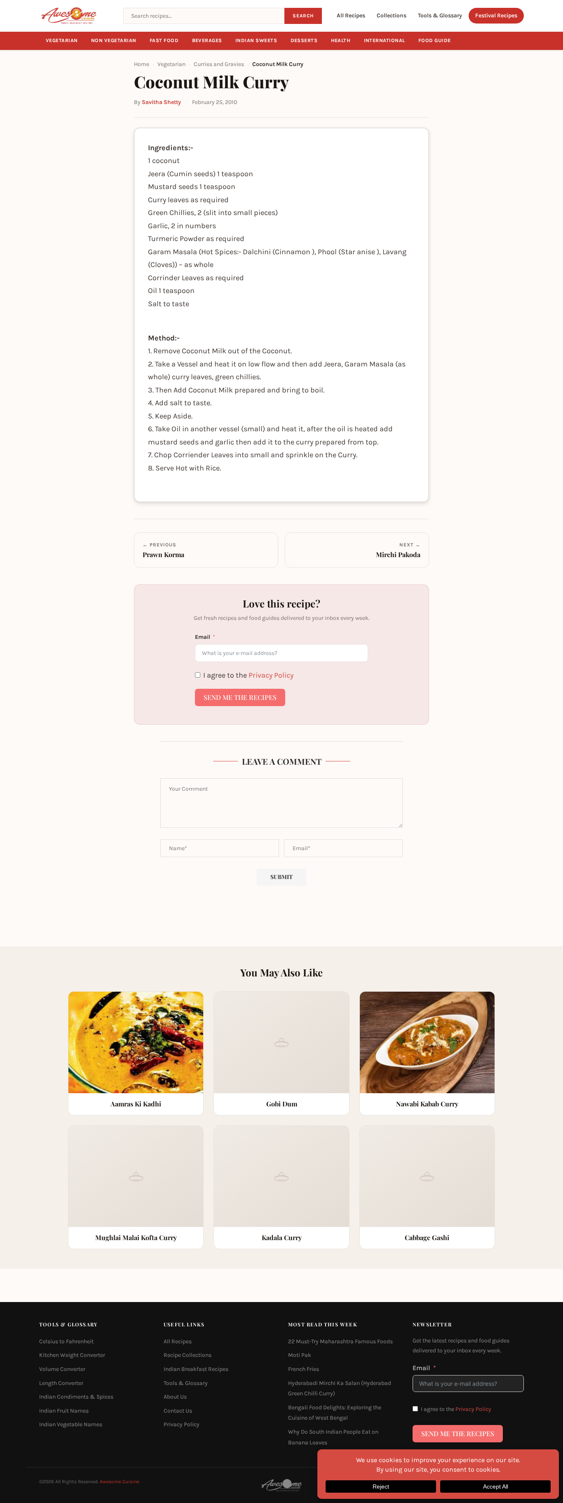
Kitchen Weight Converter (72, 1355)
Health (341, 40)
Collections (391, 15)
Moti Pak (299, 1355)
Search (303, 16)
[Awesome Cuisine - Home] (76, 15)
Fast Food (164, 40)
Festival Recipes (496, 15)
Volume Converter (62, 1369)
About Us (175, 1396)
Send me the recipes (240, 697)
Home (141, 64)
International (385, 40)
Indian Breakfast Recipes (196, 1369)
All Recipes (351, 15)
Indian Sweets (256, 40)
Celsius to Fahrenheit (66, 1341)
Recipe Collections (187, 1355)
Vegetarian (62, 40)
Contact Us (178, 1410)
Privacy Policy (271, 675)
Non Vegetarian (113, 40)
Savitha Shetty (161, 102)
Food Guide (434, 40)
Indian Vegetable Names (70, 1424)
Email (202, 636)
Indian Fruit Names (64, 1410)
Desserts (304, 40)
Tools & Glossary (440, 15)
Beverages (207, 40)
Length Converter (61, 1383)
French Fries (303, 1369)
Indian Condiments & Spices (76, 1396)
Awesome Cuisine (119, 1481)
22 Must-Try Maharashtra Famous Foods (340, 1341)
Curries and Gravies (219, 64)
